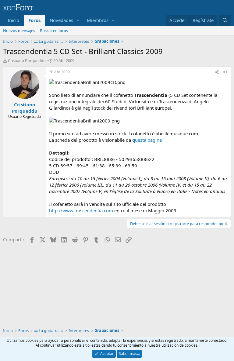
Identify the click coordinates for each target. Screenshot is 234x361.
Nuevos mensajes (19, 30)
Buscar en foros (54, 30)
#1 (225, 72)
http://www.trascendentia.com (81, 210)
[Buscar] (225, 20)
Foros (34, 20)
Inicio (13, 20)
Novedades (61, 20)
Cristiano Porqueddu (27, 60)
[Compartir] (217, 72)
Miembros (97, 20)
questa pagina (147, 140)
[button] (78, 20)
